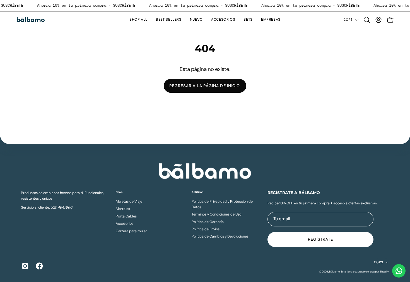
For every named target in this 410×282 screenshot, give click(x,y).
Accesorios (124, 223)
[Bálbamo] (31, 19)
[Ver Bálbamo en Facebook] (38, 266)
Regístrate (320, 239)
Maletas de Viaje (129, 201)
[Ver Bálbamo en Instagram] (24, 266)
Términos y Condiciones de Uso (216, 214)
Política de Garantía (208, 221)
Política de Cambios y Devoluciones (220, 236)
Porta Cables (126, 216)
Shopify (384, 271)
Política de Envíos (206, 228)
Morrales (123, 208)
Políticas (197, 191)
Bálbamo (334, 271)
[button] (367, 20)
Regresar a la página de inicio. (205, 86)
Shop (119, 191)
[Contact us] (399, 271)
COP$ (348, 20)
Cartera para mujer (131, 230)
